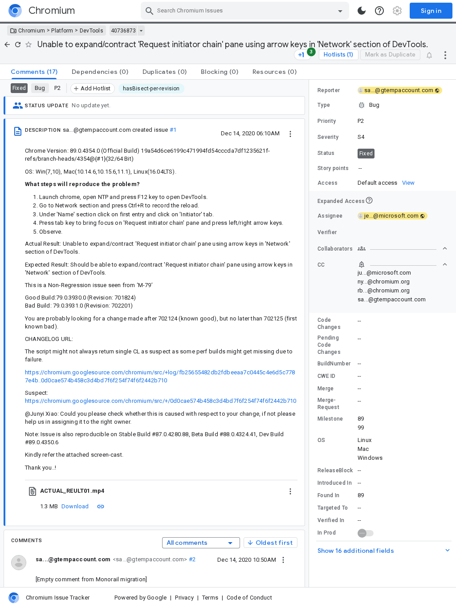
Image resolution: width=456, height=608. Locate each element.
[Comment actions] (283, 559)
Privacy (184, 597)
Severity (328, 137)
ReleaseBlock (335, 470)
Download (75, 506)
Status (326, 153)
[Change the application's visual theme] (361, 11)
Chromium (31, 31)
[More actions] (445, 55)
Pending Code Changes (329, 345)
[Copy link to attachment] (101, 506)
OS (322, 440)
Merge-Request (328, 403)
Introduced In (335, 483)
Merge (326, 388)
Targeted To (333, 508)
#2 (191, 559)
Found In (328, 495)
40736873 (123, 31)
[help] (379, 11)
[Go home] (7, 44)
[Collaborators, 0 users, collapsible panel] (403, 248)
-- (360, 168)
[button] (383, 105)
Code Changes (329, 323)
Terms (210, 597)
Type (324, 105)
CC (321, 265)
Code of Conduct (249, 597)
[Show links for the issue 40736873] (141, 31)
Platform (62, 31)
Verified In (331, 520)
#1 (173, 129)
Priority (327, 121)
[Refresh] (17, 44)
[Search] (149, 10)
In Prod (327, 533)
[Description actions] (290, 133)
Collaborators (335, 249)
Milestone (330, 419)
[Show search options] (340, 10)
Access (328, 183)
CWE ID (327, 376)
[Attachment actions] (290, 491)
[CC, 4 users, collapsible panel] (403, 264)
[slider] (310, 333)
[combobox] (246, 10)
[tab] (34, 71)
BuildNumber (334, 364)
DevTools (91, 31)
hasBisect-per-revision (151, 88)
